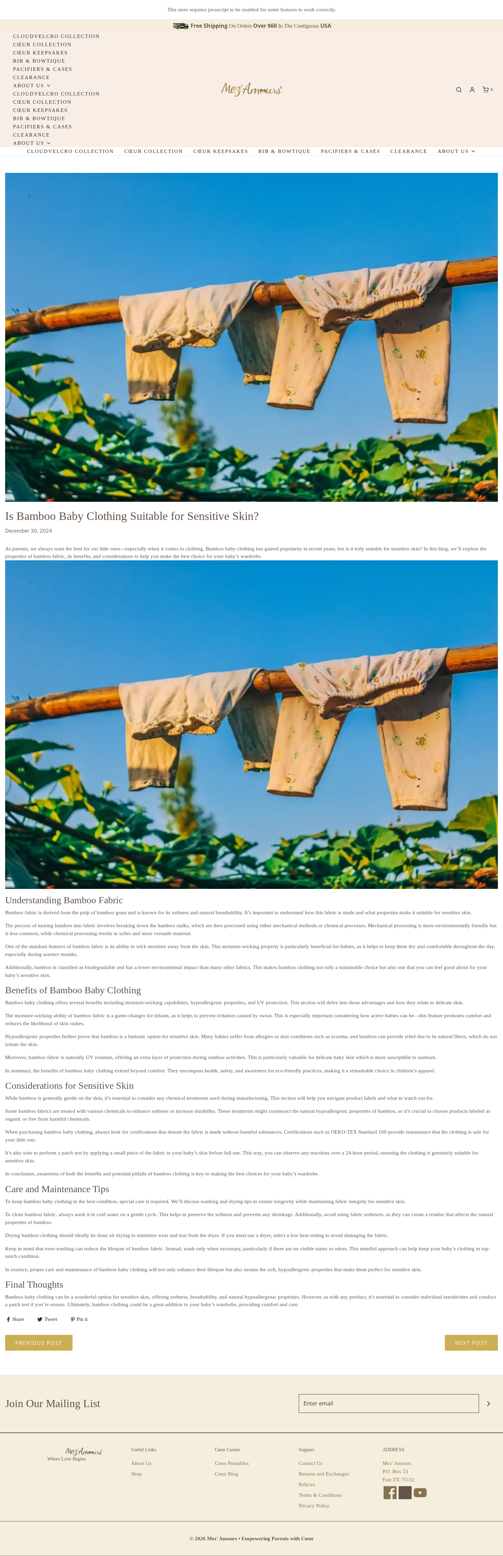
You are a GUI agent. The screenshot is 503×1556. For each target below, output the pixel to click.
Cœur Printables (232, 1463)
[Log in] (472, 90)
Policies (307, 1484)
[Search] (459, 90)
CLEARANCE (31, 77)
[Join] (488, 1403)
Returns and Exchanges (324, 1474)
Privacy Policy (314, 1505)
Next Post (471, 1342)
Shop (136, 1474)
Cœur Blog (226, 1474)
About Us (141, 1463)
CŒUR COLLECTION (42, 44)
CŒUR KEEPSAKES (40, 52)
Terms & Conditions (320, 1495)
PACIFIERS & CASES (42, 69)
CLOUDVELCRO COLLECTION (56, 36)
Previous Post (38, 1342)
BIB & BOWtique (39, 61)
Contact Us (310, 1463)
